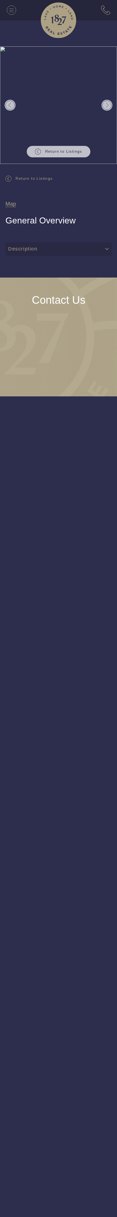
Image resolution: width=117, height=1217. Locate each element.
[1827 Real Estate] (58, 20)
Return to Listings (35, 178)
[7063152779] (105, 10)
